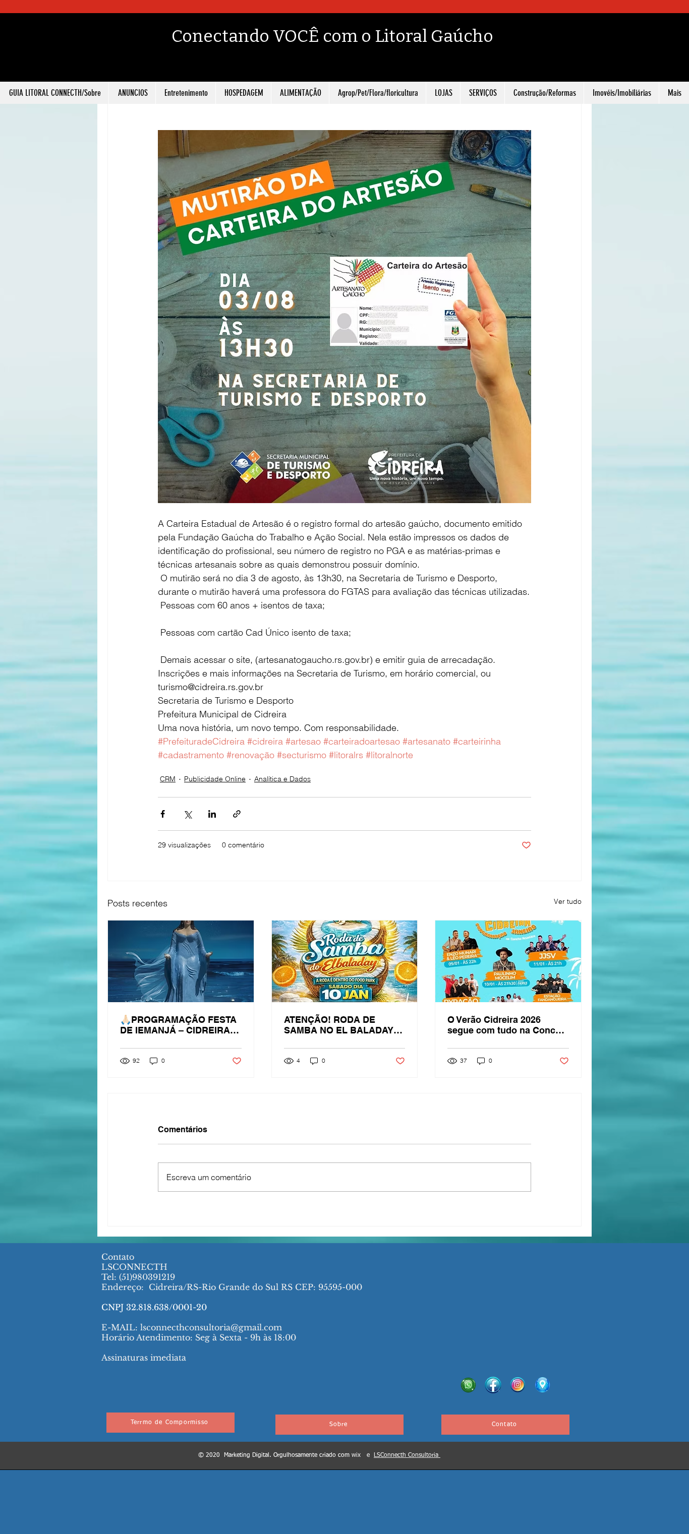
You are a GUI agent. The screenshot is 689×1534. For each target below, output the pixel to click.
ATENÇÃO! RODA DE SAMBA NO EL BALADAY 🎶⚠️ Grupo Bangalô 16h (338, 1024)
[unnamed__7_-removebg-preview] (468, 1385)
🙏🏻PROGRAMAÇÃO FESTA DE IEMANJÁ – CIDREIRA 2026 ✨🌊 (178, 1024)
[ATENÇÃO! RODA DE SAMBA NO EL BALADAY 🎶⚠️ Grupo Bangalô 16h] (345, 961)
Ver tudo (568, 901)
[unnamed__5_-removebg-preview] (493, 1385)
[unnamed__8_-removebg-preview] (518, 1385)
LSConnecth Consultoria (407, 1455)
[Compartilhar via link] (237, 814)
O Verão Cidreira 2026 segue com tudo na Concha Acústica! (506, 1024)
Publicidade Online (215, 778)
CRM (168, 778)
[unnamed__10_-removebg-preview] (542, 1385)
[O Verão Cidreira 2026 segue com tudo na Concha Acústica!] (508, 961)
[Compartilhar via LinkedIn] (212, 814)
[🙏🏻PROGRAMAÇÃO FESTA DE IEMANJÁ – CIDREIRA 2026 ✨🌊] (181, 961)
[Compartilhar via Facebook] (162, 814)
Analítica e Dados (282, 778)
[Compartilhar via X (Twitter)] (187, 814)
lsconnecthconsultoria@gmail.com (211, 1327)
